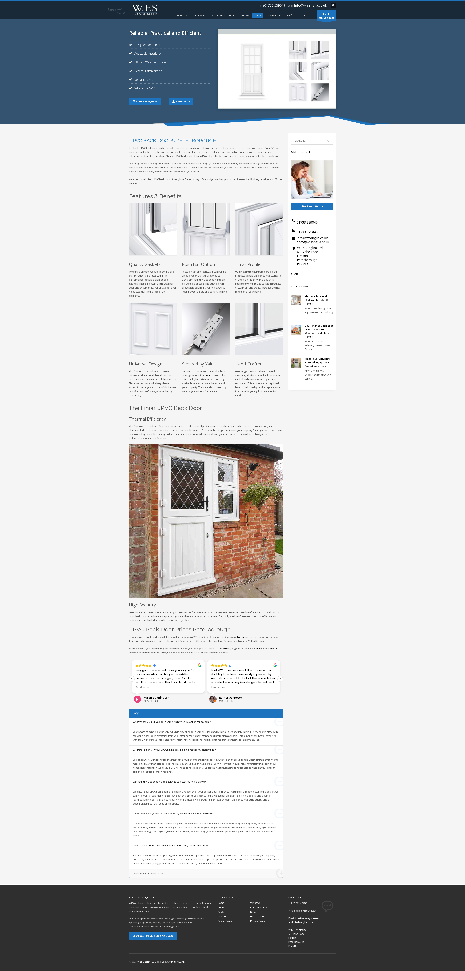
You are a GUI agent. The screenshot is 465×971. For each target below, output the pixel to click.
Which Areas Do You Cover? (148, 873)
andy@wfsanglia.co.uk (313, 242)
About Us (182, 15)
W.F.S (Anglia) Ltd (310, 248)
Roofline (291, 15)
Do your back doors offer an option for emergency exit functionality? (170, 845)
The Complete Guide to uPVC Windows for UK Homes (318, 300)
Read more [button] (142, 687)
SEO (154, 961)
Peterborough (307, 260)
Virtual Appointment (223, 15)
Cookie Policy (225, 921)
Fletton (302, 256)
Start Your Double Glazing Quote (153, 935)
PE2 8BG (303, 264)
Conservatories (273, 15)
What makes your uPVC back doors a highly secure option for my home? (172, 721)
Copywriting (168, 961)
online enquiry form (267, 648)
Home (221, 902)
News (253, 912)
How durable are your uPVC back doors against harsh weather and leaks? (173, 813)
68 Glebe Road (307, 252)
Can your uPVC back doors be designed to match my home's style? (169, 781)
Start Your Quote (312, 206)
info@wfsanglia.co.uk (310, 5)
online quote (241, 637)
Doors (257, 15)
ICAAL (181, 961)
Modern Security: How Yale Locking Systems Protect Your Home (317, 362)
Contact (304, 15)
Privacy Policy (257, 921)
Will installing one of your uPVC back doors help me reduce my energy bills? (174, 749)
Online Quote (199, 15)
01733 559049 (274, 5)
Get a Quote (257, 916)
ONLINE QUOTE (326, 15)
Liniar (173, 163)
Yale (224, 163)
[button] (280, 679)
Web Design (144, 961)
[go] (328, 141)
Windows (244, 15)
